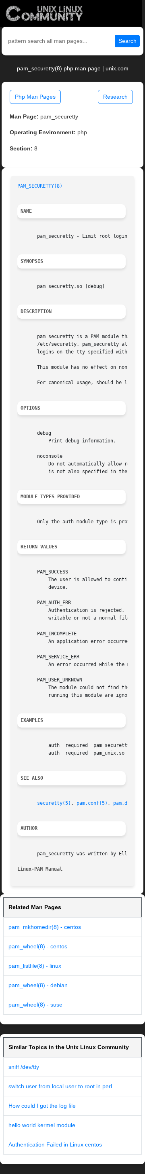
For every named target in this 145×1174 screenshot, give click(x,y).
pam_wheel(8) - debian (38, 985)
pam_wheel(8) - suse (35, 1004)
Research (115, 96)
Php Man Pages (35, 96)
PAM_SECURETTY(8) (39, 186)
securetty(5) (54, 803)
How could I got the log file (42, 1105)
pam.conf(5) (92, 803)
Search (127, 41)
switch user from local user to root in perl (60, 1086)
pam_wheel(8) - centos (37, 946)
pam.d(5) (124, 803)
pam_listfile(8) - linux (34, 965)
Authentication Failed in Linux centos (55, 1144)
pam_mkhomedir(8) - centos (44, 927)
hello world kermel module (41, 1125)
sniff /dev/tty (23, 1067)
